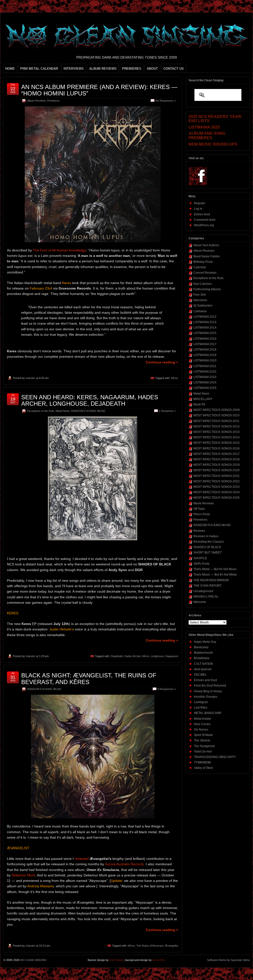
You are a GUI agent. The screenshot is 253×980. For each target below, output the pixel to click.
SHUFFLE (200, 558)
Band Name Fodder (206, 256)
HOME (10, 68)
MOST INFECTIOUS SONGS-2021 (216, 476)
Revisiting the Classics (208, 541)
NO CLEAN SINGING (33, 959)
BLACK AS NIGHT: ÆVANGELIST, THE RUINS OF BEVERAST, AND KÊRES (88, 678)
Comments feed (204, 220)
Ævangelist (171, 945)
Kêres (174, 378)
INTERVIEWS (73, 68)
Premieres (53, 100)
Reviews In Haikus (205, 536)
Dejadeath (117, 656)
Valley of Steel (203, 768)
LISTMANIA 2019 (204, 355)
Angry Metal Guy (205, 642)
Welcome (199, 602)
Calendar (199, 267)
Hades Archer (132, 656)
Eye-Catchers (202, 284)
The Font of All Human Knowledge (59, 250)
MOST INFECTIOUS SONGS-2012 (216, 426)
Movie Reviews (203, 503)
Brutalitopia (201, 658)
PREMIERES (131, 68)
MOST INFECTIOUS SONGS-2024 (216, 492)
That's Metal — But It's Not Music (215, 569)
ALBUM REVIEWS (103, 68)
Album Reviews (36, 100)
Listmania (200, 311)
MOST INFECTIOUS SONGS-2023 (216, 487)
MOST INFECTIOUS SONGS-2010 (216, 415)
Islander (30, 378)
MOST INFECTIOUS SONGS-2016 (216, 448)
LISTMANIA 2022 (204, 371)
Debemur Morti (23, 875)
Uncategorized (203, 591)
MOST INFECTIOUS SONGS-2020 (216, 470)
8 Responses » (166, 689)
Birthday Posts (203, 262)
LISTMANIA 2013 (204, 322)
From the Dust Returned (210, 685)
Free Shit (199, 294)
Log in (198, 208)
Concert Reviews (204, 272)
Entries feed (202, 214)
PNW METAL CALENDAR (39, 68)
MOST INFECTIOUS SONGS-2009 (216, 410)
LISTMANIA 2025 (204, 388)
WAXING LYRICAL (205, 596)
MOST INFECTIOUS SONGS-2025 (216, 497)
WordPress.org (204, 225)
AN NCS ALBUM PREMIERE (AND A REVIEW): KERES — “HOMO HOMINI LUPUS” (99, 90)
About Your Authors (206, 245)
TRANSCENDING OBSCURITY (215, 757)
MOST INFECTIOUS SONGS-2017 (216, 454)
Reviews (199, 531)
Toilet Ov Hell (203, 751)
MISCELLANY (202, 399)
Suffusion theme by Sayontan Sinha (228, 959)
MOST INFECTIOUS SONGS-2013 (216, 432)
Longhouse (157, 656)
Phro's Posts (201, 514)
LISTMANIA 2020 (204, 360)
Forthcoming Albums (207, 289)
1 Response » (167, 410)
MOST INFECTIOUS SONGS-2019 (216, 465)
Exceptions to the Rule (40, 410)
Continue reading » (162, 362)
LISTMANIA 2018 (204, 349)
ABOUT (152, 68)
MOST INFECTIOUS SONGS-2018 (216, 459)
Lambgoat (201, 702)
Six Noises (201, 729)
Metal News (63, 410)
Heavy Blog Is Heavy (208, 691)
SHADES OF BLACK (207, 547)
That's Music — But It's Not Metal (215, 574)
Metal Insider (202, 718)
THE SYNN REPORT (207, 585)
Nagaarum (172, 656)
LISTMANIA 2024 (204, 382)
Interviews (200, 300)
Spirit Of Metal (203, 735)
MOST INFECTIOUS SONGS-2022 (216, 481)
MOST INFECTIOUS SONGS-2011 (216, 421)
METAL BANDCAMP (207, 713)
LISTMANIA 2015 (204, 333)
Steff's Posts (201, 563)
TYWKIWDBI (202, 762)
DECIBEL (200, 674)
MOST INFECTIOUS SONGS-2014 (216, 437)
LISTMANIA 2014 (204, 327)
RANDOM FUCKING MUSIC (88, 410)
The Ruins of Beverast (149, 945)
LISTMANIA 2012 (204, 316)
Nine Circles (202, 724)
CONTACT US (173, 68)
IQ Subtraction (202, 305)
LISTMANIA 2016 (204, 338)
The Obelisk (202, 740)
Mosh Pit (199, 404)
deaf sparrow (202, 669)
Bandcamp (201, 647)
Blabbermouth (203, 652)
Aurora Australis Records (124, 864)
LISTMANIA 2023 (204, 377)
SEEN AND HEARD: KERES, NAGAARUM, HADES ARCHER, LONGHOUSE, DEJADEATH (89, 400)
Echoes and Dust (205, 680)
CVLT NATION (203, 664)
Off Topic (199, 509)
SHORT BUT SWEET (207, 552)
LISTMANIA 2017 (204, 344)
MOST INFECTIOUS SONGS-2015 (216, 443)
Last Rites (200, 707)
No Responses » (165, 100)
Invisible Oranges (205, 696)
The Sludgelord (204, 746)
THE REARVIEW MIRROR (211, 580)
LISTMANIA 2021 (204, 366)
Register (199, 203)
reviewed (82, 859)
